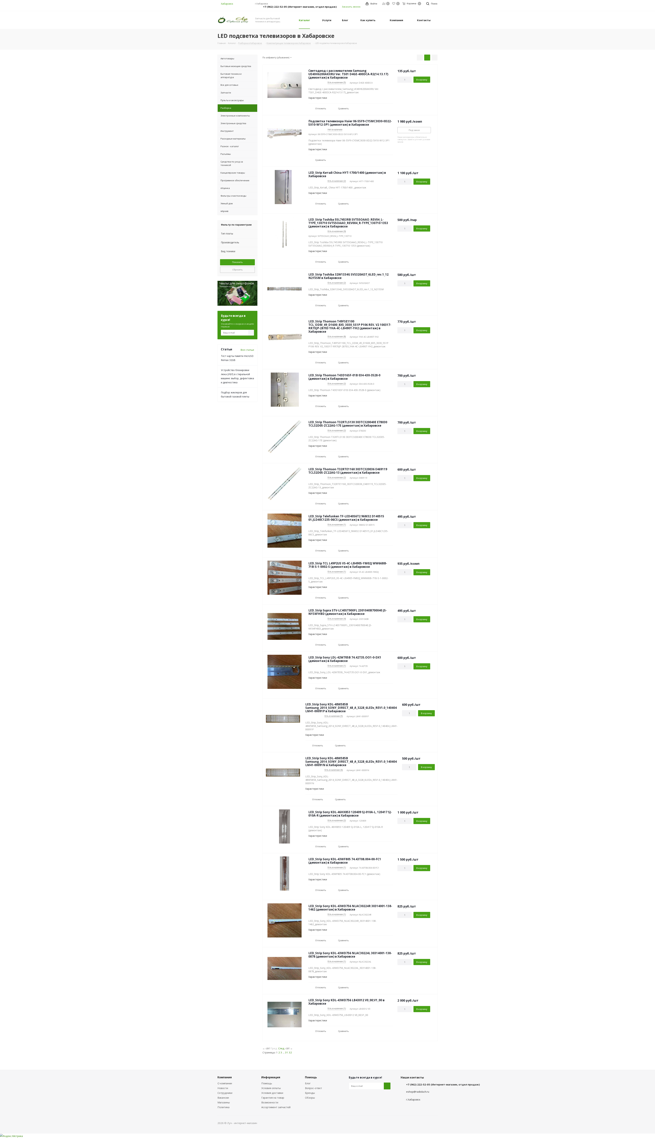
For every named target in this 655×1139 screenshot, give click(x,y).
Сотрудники (224, 1092)
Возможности (269, 1102)
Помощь (266, 1083)
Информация (270, 1077)
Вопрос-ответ (313, 1088)
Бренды (310, 1092)
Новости (222, 1088)
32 (290, 1052)
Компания (224, 1077)
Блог (308, 1083)
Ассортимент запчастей (275, 1107)
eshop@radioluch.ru (417, 1091)
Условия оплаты (271, 1088)
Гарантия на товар (272, 1097)
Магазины (223, 1102)
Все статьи (247, 349)
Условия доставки (272, 1092)
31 (286, 1052)
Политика (223, 1107)
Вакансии (223, 1097)
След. (281, 1048)
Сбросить (237, 269)
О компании (224, 1083)
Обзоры (310, 1097)
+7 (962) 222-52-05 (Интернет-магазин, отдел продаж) (300, 6)
